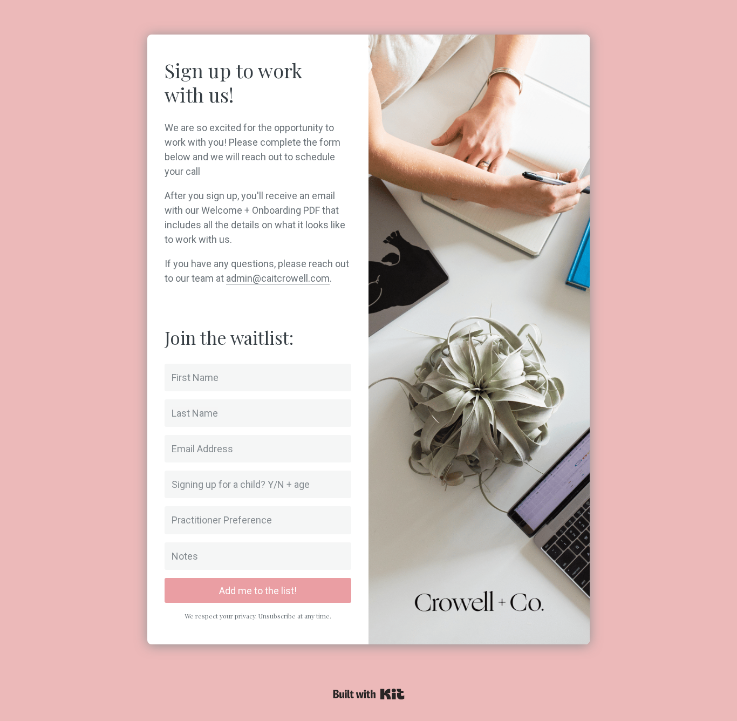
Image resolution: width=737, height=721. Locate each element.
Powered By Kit (369, 694)
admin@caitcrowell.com (278, 278)
